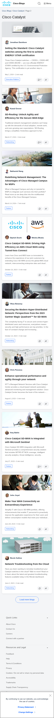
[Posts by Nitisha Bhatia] (29, 237)
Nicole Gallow (16, 558)
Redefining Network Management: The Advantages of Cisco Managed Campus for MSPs (26, 180)
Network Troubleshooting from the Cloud (27, 564)
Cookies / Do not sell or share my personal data (25, 673)
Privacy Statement (26, 707)
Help (8, 659)
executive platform (12, 79)
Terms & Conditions (13, 663)
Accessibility (11, 678)
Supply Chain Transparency (17, 687)
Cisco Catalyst (18, 11)
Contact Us (10, 629)
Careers (9, 634)
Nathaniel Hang (16, 171)
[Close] (50, 695)
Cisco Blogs (19, 3)
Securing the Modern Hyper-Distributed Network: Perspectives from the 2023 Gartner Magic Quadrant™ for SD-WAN (26, 313)
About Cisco (11, 624)
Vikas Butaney (16, 304)
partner (8, 208)
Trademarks (11, 682)
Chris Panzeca (16, 370)
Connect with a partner (15, 638)
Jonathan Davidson (18, 42)
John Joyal (15, 495)
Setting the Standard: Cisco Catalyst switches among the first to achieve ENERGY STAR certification (24, 51)
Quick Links (11, 617)
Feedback (10, 654)
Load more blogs (27, 600)
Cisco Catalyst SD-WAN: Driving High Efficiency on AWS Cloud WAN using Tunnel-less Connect (25, 247)
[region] (27, 705)
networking (10, 142)
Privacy (9, 668)
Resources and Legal (16, 647)
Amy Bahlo (14, 433)
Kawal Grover (15, 109)
